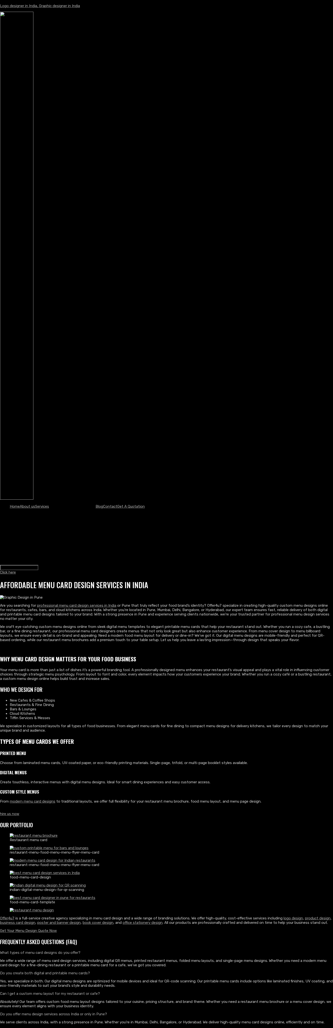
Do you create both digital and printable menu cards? (45, 973)
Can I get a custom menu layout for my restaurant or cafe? (50, 993)
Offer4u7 (7, 918)
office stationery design (143, 922)
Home (15, 506)
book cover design (98, 922)
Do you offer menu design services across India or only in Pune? (53, 1014)
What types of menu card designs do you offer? (40, 952)
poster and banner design (59, 922)
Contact (110, 506)
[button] (166, 952)
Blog (99, 506)
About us (27, 506)
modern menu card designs (32, 801)
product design (318, 918)
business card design (17, 922)
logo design (293, 918)
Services (42, 506)
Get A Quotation (131, 506)
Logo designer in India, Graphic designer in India (40, 6)
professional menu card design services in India (76, 605)
